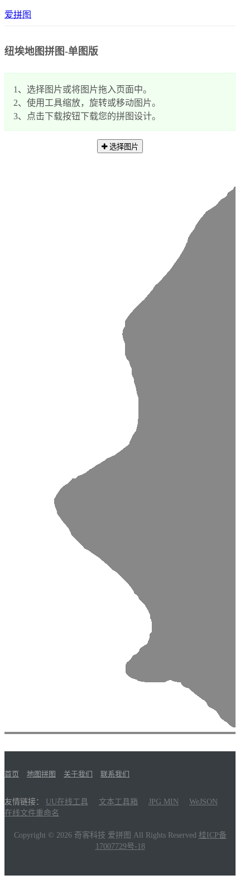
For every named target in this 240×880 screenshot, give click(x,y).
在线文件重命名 (31, 813)
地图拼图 (41, 774)
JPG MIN (163, 802)
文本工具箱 (118, 802)
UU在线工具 (67, 802)
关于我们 (78, 774)
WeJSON (203, 802)
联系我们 (114, 774)
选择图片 (122, 147)
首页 (11, 774)
